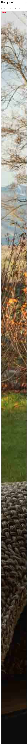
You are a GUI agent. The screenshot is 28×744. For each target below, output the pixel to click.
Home (2, 8)
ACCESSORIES (7, 8)
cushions (13, 8)
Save (5, 12)
